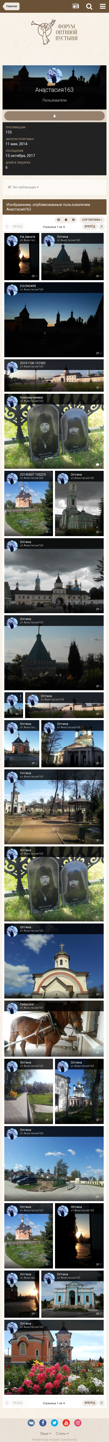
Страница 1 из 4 (54, 227)
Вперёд (90, 226)
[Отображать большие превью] (66, 220)
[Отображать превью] (73, 220)
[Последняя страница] (102, 226)
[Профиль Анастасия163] (54, 115)
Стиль (61, 1434)
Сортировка (91, 219)
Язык (44, 1434)
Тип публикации (24, 187)
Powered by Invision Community (54, 1439)
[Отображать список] (58, 220)
